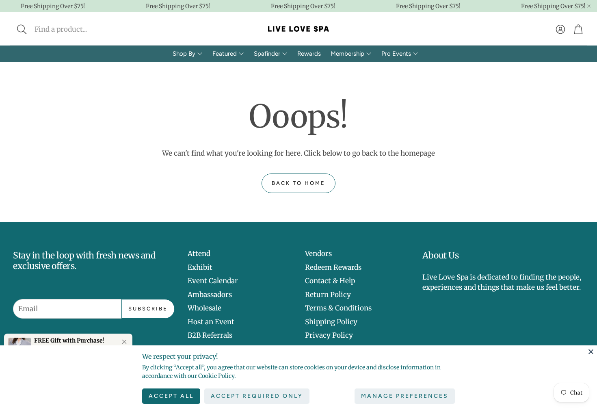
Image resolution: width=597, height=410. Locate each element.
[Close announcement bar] (589, 6)
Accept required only (257, 396)
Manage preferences (404, 396)
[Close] (591, 351)
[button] (75, 29)
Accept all (171, 396)
